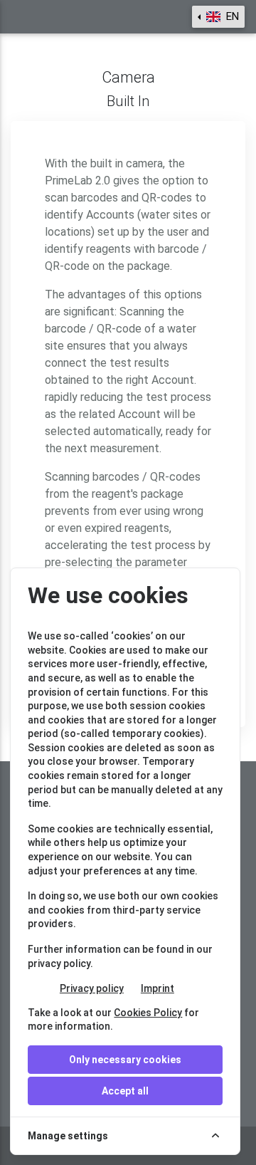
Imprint (157, 988)
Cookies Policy (148, 1012)
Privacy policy (92, 988)
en (231, 16)
